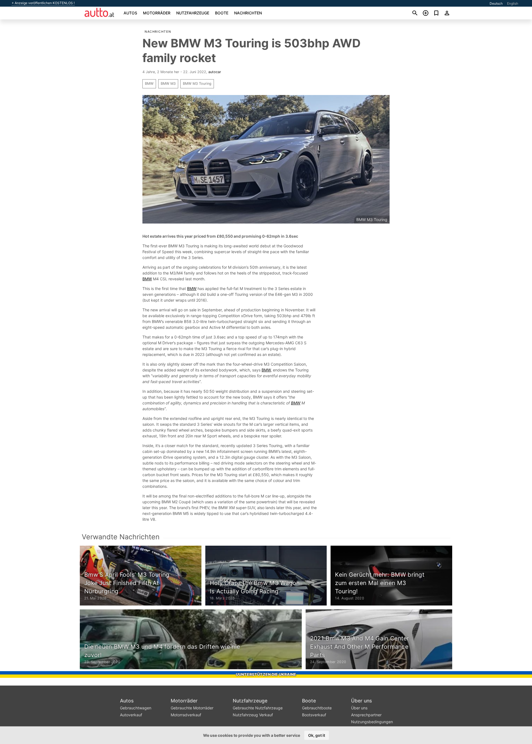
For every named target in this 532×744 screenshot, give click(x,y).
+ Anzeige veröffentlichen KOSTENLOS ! (43, 3)
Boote (221, 13)
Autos (130, 13)
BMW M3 (168, 83)
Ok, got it (316, 735)
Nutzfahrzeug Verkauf (253, 714)
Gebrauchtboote (317, 707)
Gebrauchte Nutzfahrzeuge (258, 707)
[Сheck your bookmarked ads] (436, 13)
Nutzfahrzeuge (192, 13)
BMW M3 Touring (197, 83)
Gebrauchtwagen (135, 707)
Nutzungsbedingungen (372, 721)
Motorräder (156, 13)
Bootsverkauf (314, 714)
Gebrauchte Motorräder (192, 707)
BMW (149, 83)
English (512, 3)
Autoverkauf (131, 714)
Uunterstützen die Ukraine (266, 674)
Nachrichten (248, 13)
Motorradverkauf (186, 714)
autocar (214, 72)
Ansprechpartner (366, 714)
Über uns (361, 701)
